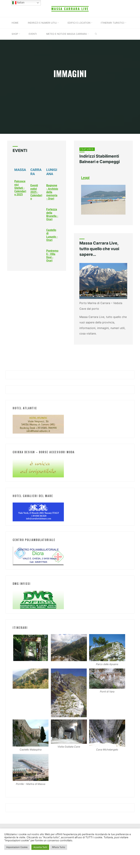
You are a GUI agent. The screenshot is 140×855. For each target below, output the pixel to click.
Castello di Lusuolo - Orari (52, 235)
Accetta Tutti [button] (40, 847)
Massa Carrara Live (70, 9)
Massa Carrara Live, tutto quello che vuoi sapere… (99, 249)
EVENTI (20, 150)
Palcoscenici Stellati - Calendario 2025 (20, 188)
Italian (20, 2)
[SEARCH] (96, 34)
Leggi (85, 178)
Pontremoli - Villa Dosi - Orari (52, 255)
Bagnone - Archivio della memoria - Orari (52, 192)
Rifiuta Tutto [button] (58, 847)
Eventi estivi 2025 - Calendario (36, 192)
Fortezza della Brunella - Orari (52, 214)
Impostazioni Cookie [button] (17, 847)
